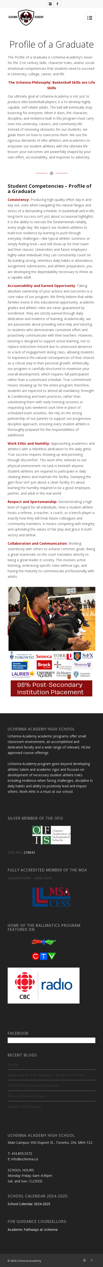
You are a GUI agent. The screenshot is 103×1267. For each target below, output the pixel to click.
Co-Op (13, 1064)
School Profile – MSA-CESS (30, 878)
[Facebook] (57, 3)
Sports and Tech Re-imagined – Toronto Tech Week (46, 1074)
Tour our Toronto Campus (27, 1095)
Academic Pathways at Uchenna (32, 1229)
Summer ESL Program (24, 1106)
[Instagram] (50, 3)
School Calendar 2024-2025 (29, 1204)
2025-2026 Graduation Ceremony (33, 1085)
